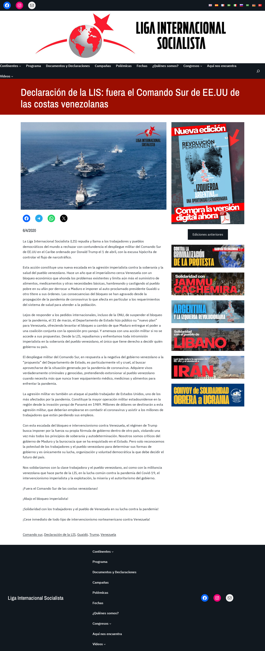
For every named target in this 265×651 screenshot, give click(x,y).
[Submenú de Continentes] (20, 66)
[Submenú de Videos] (12, 76)
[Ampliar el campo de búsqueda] (258, 71)
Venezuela (108, 534)
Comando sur (32, 534)
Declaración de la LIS (60, 534)
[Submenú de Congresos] (201, 66)
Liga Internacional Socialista (35, 597)
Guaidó (82, 534)
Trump (94, 534)
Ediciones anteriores (208, 234)
